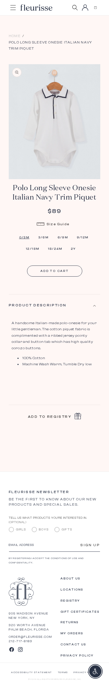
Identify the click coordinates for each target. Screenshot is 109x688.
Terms (63, 672)
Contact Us (73, 644)
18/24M (55, 249)
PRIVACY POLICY (86, 672)
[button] (95, 8)
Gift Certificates (79, 612)
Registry (70, 601)
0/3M (24, 237)
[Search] (75, 8)
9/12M (83, 237)
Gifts (67, 529)
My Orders (71, 633)
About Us (70, 578)
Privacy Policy (77, 655)
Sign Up (90, 545)
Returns (69, 622)
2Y (73, 249)
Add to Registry (50, 417)
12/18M (32, 249)
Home (15, 36)
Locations (71, 589)
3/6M (43, 237)
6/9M (63, 237)
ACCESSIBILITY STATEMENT (31, 672)
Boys (44, 529)
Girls (21, 529)
